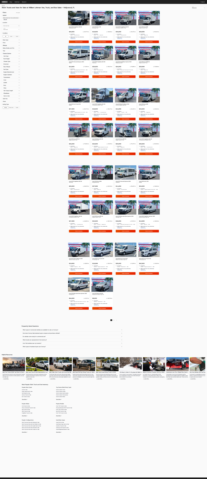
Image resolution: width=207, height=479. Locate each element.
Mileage (5, 45)
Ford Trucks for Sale (26, 406)
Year (4, 50)
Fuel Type (6, 69)
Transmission (7, 77)
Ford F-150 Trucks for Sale (61, 406)
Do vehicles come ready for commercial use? (34, 336)
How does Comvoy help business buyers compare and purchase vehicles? (41, 333)
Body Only (11, 107)
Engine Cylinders (8, 74)
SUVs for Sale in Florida (60, 391)
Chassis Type (7, 61)
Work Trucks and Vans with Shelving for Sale (30, 422)
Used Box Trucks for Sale (61, 425)
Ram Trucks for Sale (26, 409)
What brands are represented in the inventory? (35, 340)
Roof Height (7, 58)
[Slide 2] (102, 24)
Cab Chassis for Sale (26, 393)
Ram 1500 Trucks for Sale (61, 411)
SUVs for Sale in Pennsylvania (62, 394)
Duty (5, 85)
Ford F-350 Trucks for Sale (61, 413)
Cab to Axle (7, 96)
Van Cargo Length (8, 90)
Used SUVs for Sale (60, 422)
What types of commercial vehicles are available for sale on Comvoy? (40, 330)
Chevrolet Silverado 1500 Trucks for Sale (64, 407)
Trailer (17, 107)
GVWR (5, 82)
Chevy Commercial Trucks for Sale (28, 407)
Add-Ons (5, 98)
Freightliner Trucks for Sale (27, 413)
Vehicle (3, 5)
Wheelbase (6, 93)
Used (17, 36)
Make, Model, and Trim (8, 48)
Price (4, 42)
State (4, 101)
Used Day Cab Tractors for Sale (62, 427)
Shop (11, 1)
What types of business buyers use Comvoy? (34, 346)
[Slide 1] (78, 24)
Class (5, 88)
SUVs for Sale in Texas (60, 389)
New (11, 36)
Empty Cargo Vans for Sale (27, 391)
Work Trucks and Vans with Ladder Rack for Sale (31, 425)
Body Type (5, 40)
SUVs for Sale (24, 389)
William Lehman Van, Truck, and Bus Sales (11, 17)
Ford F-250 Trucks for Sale (61, 409)
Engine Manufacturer (9, 72)
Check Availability (78, 41)
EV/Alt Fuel (17, 1)
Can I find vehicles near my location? (32, 343)
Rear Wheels (7, 66)
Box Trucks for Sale (26, 396)
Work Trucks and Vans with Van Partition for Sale (31, 424)
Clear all (5, 19)
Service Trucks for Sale (26, 394)
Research (24, 1)
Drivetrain (6, 64)
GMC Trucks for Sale (26, 411)
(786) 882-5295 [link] (72, 38)
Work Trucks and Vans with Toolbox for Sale (30, 429)
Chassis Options (7, 53)
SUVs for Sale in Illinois (60, 396)
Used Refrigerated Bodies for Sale (62, 429)
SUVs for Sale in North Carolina (62, 393)
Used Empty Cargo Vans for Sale (62, 424)
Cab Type (6, 56)
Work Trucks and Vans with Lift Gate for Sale (30, 427)
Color (5, 80)
